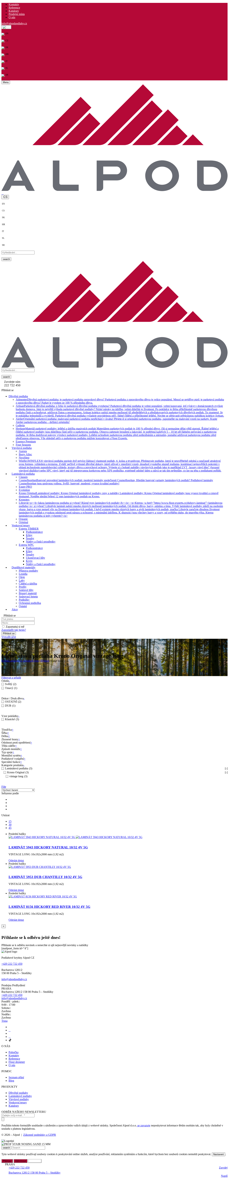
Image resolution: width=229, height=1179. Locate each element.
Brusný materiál (28, 593)
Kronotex (24, 499)
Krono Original (40, 660)
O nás (12, 17)
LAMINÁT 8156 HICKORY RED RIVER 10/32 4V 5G (49, 907)
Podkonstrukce (34, 532)
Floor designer (17, 1061)
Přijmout (7, 1161)
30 (10, 824)
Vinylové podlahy (19, 1099)
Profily (22, 587)
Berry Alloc (25, 454)
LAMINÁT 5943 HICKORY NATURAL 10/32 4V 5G (48, 847)
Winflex (120, 466)
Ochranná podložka (30, 603)
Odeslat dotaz (16, 860)
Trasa (4, 1020)
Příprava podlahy (28, 570)
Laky (22, 580)
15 (10, 821)
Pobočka (13, 1052)
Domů (5, 660)
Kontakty (14, 4)
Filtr (3, 786)
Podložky (24, 599)
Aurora (23, 451)
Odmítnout (20, 1161)
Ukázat (5, 815)
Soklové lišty (26, 590)
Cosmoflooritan (116, 482)
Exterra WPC (26, 545)
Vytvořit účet (8, 637)
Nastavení (218, 1154)
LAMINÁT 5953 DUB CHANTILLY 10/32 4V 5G (45, 877)
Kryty (29, 561)
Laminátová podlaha (20, 660)
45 (10, 827)
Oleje (22, 577)
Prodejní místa (17, 14)
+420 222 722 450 (11, 963)
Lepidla (23, 574)
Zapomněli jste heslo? (13, 630)
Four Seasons (23, 444)
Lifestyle (121, 509)
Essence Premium (26, 441)
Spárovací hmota (28, 596)
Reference (14, 7)
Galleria (20, 425)
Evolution (24, 490)
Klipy (29, 535)
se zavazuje (143, 1125)
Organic (23, 519)
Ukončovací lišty (35, 557)
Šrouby (30, 538)
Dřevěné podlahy (18, 1092)
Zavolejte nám (12, 381)
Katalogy (14, 10)
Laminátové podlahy (20, 1096)
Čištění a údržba (28, 583)
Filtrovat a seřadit (11, 677)
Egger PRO (25, 486)
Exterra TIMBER (29, 528)
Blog (11, 1080)
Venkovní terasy (18, 1102)
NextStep (24, 457)
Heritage (117, 433)
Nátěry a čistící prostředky (40, 541)
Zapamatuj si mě (15, 626)
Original (23, 522)
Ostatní (23, 606)
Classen (23, 477)
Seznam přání (16, 1077)
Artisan (120, 411)
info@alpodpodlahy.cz (14, 23)
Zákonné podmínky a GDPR (39, 1134)
